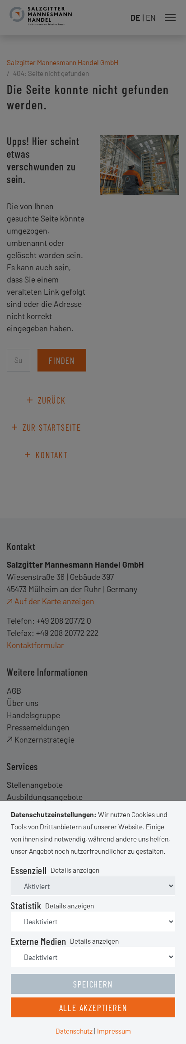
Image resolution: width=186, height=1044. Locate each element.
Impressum (114, 1030)
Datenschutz (74, 1030)
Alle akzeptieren (93, 1007)
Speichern (92, 983)
